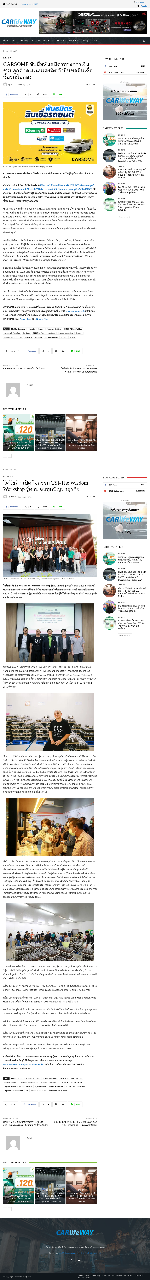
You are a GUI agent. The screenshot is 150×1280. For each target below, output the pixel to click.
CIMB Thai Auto (39, 333)
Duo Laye (51, 333)
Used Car (38, 337)
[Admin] (5, 84)
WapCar (64, 337)
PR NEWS (14, 51)
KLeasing (79, 333)
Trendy (81, 436)
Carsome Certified (54, 329)
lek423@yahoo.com (67, 1253)
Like (143, 66)
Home (5, 51)
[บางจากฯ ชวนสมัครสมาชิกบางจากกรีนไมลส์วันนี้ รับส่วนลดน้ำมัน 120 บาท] (18, 432)
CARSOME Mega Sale (12, 333)
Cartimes (26, 333)
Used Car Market (51, 337)
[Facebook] (134, 2)
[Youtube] (138, 6)
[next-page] (10, 456)
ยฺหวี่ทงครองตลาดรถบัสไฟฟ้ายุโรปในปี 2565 (24, 369)
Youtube (143, 6)
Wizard (72, 337)
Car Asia (31, 329)
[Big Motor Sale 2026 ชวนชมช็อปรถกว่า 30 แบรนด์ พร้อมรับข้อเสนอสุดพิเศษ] (109, 188)
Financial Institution (65, 333)
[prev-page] (5, 456)
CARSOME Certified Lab (73, 329)
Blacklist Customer (18, 329)
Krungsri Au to (10, 337)
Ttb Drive (28, 337)
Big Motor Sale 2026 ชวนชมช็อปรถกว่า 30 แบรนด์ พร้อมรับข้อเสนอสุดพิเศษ (131, 190)
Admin (13, 84)
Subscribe (140, 72)
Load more (123, 217)
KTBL (20, 337)
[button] (93, 22)
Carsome (41, 329)
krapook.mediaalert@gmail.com (88, 1253)
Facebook (140, 2)
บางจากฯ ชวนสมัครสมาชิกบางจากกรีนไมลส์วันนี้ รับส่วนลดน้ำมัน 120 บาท (18, 445)
